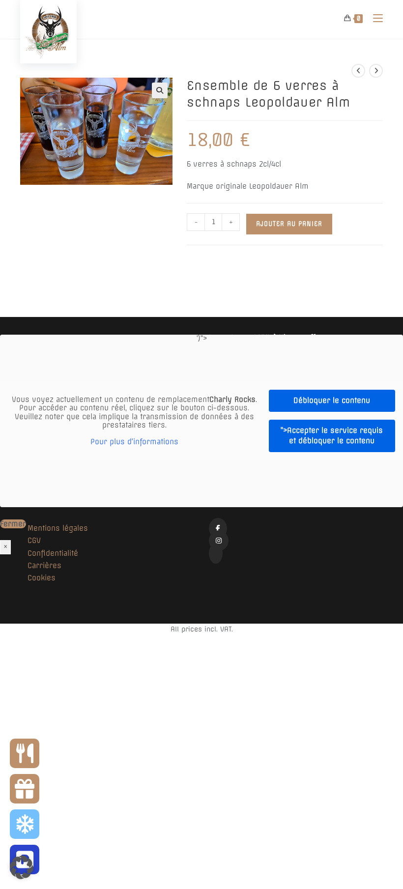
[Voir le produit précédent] (358, 71)
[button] (160, 90)
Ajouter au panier (289, 224)
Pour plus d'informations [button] (134, 442)
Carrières (44, 565)
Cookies (42, 578)
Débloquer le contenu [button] (331, 400)
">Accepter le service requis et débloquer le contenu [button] (332, 435)
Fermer (13, 523)
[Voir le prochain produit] (376, 71)
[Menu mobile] (374, 18)
